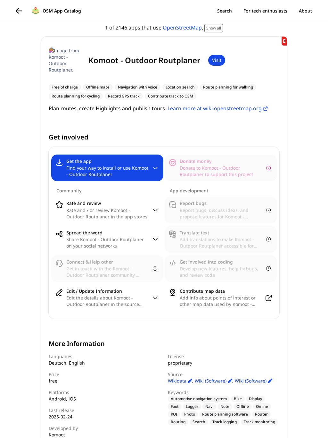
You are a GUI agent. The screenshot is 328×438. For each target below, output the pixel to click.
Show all (213, 28)
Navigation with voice (137, 87)
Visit (216, 60)
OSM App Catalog (62, 11)
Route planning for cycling (76, 96)
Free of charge (65, 87)
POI (174, 414)
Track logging (224, 422)
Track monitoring (259, 422)
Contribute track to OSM (170, 96)
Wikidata (178, 381)
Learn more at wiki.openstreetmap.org (215, 108)
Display (255, 398)
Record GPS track (124, 96)
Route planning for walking (228, 87)
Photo (189, 414)
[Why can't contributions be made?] (268, 168)
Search (199, 422)
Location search (180, 87)
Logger (192, 406)
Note (224, 406)
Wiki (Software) (211, 381)
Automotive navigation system (199, 398)
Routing (178, 422)
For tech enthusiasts (265, 11)
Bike (238, 398)
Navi (209, 406)
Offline (242, 406)
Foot (175, 406)
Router (261, 414)
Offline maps (98, 87)
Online (262, 406)
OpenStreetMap (182, 27)
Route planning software (225, 414)
